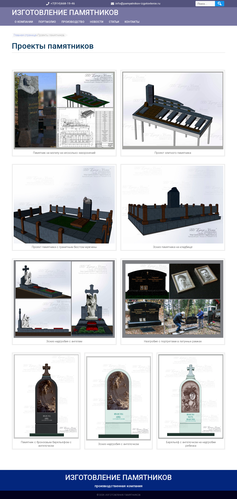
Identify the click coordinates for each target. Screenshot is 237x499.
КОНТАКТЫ (132, 21)
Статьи (114, 21)
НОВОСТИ (96, 21)
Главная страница (25, 35)
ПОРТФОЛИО (47, 21)
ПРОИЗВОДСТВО (72, 21)
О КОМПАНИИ (24, 21)
